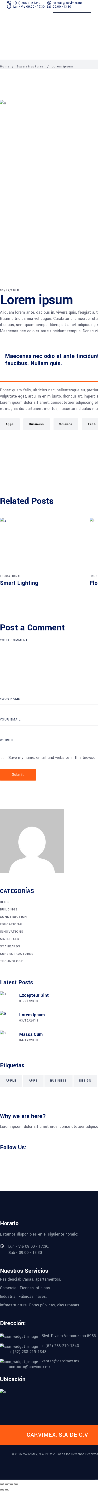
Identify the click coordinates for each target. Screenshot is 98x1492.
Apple (11, 1080)
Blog (4, 902)
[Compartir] (11, 1484)
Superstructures (30, 66)
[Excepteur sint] (7, 998)
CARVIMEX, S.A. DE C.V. (39, 1454)
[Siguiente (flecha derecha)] (7, 1490)
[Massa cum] (7, 1038)
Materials (9, 939)
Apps (10, 424)
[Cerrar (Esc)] (16, 1484)
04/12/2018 (28, 1040)
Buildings (9, 909)
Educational (10, 576)
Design (85, 1080)
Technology (11, 961)
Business (36, 424)
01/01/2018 (28, 1001)
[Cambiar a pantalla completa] (7, 1484)
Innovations (11, 932)
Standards (10, 946)
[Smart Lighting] (41, 545)
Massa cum (31, 1034)
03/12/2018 (9, 290)
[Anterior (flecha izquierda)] (2, 1490)
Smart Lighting (19, 583)
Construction (13, 917)
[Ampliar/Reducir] (2, 1484)
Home (5, 66)
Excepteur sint (34, 995)
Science (66, 424)
